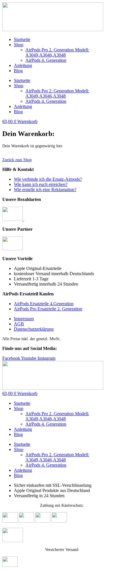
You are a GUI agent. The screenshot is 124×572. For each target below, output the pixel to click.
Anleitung (23, 65)
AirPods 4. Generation (45, 60)
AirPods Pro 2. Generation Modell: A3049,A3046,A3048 (57, 52)
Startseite (22, 39)
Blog (18, 70)
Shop (18, 44)
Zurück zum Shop (17, 159)
